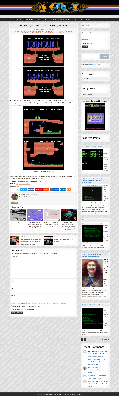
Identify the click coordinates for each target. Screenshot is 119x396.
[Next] (85, 339)
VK (52, 189)
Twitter (24, 189)
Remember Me (87, 43)
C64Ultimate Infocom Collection (92, 146)
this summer (19, 101)
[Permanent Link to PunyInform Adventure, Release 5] (92, 318)
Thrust (56, 32)
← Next (22, 237)
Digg (57, 189)
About (88, 19)
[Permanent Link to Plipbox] (18, 215)
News (43, 31)
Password (85, 40)
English (86, 25)
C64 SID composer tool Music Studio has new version (52, 224)
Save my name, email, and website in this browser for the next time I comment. (39, 303)
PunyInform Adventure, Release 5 (93, 305)
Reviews (19, 19)
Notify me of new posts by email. (23, 309)
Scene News (68, 31)
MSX (39, 31)
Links (81, 19)
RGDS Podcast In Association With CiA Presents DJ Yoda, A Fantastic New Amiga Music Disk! (69, 226)
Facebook (31, 189)
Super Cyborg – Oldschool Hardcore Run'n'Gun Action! (98, 383)
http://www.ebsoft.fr (23, 184)
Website (13, 296)
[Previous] (82, 339)
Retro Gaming (50, 31)
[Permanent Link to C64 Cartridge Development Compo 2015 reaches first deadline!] (35, 215)
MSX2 (41, 32)
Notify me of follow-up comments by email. (26, 306)
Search (104, 56)
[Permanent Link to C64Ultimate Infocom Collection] (92, 159)
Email (13, 288)
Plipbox (18, 222)
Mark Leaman (92, 376)
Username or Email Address (91, 33)
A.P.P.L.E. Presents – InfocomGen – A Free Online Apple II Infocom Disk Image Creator (94, 180)
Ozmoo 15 (85, 220)
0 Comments (49, 29)
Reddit (46, 189)
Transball (62, 32)
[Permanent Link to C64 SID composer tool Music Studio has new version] (52, 215)
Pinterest (39, 189)
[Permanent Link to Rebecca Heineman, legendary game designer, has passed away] (92, 273)
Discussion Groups (51, 19)
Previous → (57, 237)
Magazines (29, 19)
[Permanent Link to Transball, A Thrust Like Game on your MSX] (43, 50)
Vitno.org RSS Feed (93, 65)
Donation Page (64, 19)
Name (13, 281)
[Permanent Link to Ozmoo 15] (92, 233)
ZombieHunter (92, 381)
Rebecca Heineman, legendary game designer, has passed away (94, 255)
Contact (74, 19)
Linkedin (64, 189)
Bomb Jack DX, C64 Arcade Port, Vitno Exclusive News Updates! (97, 353)
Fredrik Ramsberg (93, 368)
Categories (85, 92)
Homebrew (32, 32)
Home (12, 19)
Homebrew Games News (30, 31)
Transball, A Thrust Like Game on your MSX (43, 25)
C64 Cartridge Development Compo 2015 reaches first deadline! (35, 225)
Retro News (59, 31)
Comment (14, 256)
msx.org (18, 186)
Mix (69, 189)
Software (38, 19)
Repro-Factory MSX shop (18, 105)
